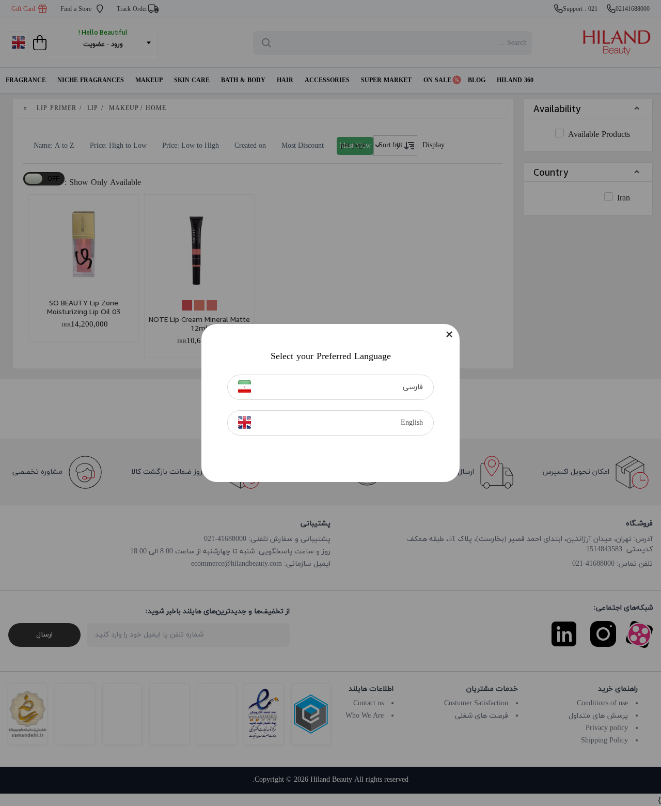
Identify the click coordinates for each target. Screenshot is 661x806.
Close (449, 334)
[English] (244, 422)
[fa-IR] (244, 386)
